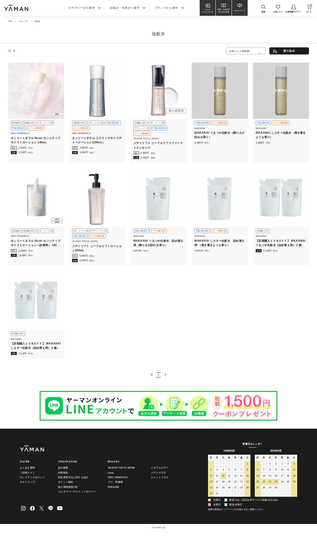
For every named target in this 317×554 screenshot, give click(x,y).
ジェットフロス (159, 477)
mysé (111, 472)
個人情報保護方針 (68, 487)
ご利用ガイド (27, 472)
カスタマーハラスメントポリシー (77, 491)
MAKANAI (113, 487)
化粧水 (37, 21)
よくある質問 (27, 467)
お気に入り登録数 (239, 51)
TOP (10, 21)
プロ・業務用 (115, 482)
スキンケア (23, 21)
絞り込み (289, 50)
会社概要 (63, 467)
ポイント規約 (65, 482)
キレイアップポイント (32, 477)
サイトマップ (27, 482)
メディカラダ (158, 472)
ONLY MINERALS (118, 477)
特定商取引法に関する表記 (73, 477)
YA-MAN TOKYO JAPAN (121, 467)
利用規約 (63, 472)
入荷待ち (219, 91)
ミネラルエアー (159, 467)
